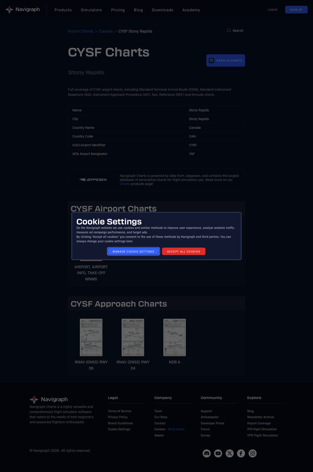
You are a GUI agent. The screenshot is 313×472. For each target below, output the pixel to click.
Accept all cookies (183, 251)
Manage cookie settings (133, 251)
